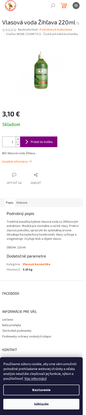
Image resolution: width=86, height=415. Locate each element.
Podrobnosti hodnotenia (56, 30)
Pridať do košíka (42, 142)
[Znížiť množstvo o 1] (18, 144)
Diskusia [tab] (22, 203)
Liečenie (7, 320)
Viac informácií (35, 378)
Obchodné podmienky (17, 331)
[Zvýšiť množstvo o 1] (18, 139)
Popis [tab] (9, 203)
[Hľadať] (53, 5)
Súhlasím (41, 404)
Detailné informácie (15, 162)
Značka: (42, 34)
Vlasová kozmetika (36, 264)
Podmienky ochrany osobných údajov (26, 336)
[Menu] (76, 5)
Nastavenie (41, 390)
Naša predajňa (11, 325)
